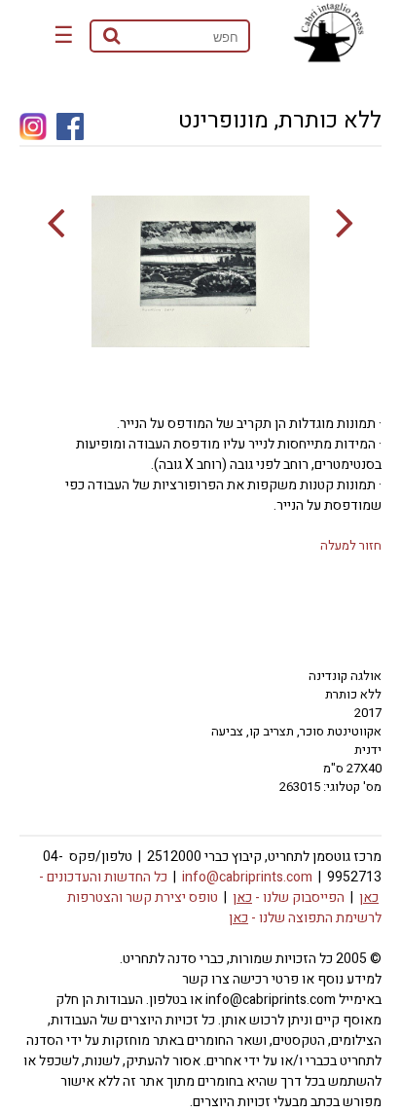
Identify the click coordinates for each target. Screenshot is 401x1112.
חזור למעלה (351, 545)
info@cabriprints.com (247, 877)
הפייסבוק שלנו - (289, 897)
